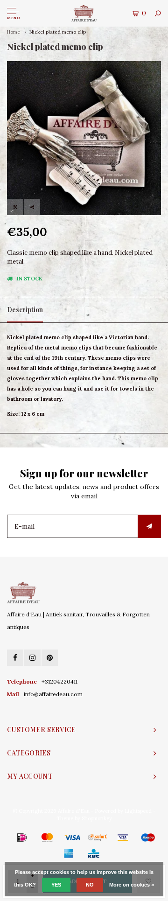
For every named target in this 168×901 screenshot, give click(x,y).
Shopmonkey (97, 818)
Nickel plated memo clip (57, 32)
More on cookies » (131, 884)
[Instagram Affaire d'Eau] (32, 658)
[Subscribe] (149, 526)
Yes (56, 884)
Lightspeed (138, 811)
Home (13, 32)
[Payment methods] (8, 837)
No (90, 884)
